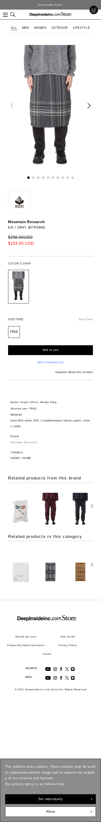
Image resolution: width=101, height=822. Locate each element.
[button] (89, 106)
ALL (14, 27)
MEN (25, 27)
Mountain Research (26, 222)
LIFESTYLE (81, 27)
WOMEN (40, 27)
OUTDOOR (59, 27)
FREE (14, 331)
